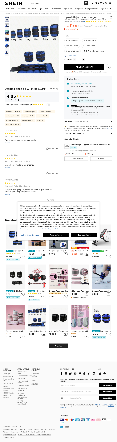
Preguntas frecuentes (35, 384)
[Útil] (47, 148)
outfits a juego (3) (30, 111)
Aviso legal (6, 374)
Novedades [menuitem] (21, 9)
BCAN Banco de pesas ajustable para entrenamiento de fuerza (102, 251)
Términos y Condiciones (11, 432)
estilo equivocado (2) (12, 124)
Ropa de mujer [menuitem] (43, 9)
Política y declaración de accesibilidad (22, 402)
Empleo (5, 386)
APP (99, 369)
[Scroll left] (107, 8)
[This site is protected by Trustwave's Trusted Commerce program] (61, 427)
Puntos (34, 380)
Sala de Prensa (8, 383)
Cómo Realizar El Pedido (22, 382)
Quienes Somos (8, 376)
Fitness (33, 13)
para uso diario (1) (27, 120)
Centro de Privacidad (10, 429)
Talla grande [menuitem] (78, 9)
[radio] (72, 40)
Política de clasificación (21, 394)
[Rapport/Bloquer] (57, 148)
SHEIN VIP (20, 391)
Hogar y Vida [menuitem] (67, 9)
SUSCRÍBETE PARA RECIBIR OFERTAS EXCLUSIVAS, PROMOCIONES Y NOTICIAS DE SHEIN (87, 380)
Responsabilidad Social (8, 379)
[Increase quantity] (83, 59)
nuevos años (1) (42, 116)
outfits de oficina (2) (12, 116)
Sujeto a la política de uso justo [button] (80, 93)
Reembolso (21, 378)
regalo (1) (40, 120)
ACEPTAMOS (64, 416)
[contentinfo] (88, 421)
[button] (106, 3)
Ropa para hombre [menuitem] (91, 9)
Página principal (10, 13)
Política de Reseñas (12, 100)
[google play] (104, 374)
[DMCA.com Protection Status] (67, 427)
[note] (13, 260)
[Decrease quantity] (74, 59)
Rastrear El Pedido (23, 385)
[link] (97, 3)
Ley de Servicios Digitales (8, 389)
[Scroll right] (110, 8)
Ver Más (58, 346)
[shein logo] (13, 3)
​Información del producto (22, 398)
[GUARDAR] (109, 67)
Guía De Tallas (22, 388)
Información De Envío (22, 372)
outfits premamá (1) (12, 120)
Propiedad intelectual (38, 432)
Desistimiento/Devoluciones (26, 376)
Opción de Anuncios (9, 435)
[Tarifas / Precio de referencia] (78, 26)
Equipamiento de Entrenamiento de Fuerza (50, 13)
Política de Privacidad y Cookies (104, 404)
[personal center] (92, 3)
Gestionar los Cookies (48, 429)
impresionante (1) (28, 116)
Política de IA (25, 432)
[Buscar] (86, 3)
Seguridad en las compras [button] (79, 97)
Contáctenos (35, 374)
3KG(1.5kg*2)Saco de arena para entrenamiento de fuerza (15, 291)
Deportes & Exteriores (23, 13)
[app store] (100, 374)
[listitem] (15, 243)
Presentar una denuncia (7, 396)
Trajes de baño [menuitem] (56, 9)
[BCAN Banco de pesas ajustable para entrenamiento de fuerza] (101, 236)
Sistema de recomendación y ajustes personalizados (34, 435)
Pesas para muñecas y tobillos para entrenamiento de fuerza (85, 13)
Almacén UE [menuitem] (32, 9)
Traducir (7, 143)
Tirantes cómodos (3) (46, 111)
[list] (78, 373)
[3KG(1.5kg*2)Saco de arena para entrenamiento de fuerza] (15, 277)
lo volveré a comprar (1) (13, 111)
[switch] (48, 105)
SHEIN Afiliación (8, 393)
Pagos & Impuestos (35, 377)
